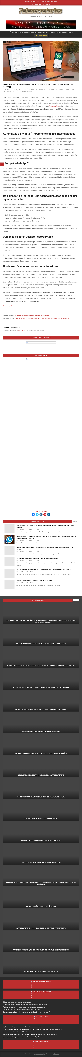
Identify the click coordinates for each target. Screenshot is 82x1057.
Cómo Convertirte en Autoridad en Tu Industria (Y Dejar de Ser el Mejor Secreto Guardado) (32, 1029)
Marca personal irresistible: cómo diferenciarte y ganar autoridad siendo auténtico (30, 1034)
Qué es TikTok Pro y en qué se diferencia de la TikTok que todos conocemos (43, 570)
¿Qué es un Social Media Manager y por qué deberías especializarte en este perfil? (42, 318)
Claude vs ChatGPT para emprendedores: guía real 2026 (21, 1009)
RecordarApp (54, 106)
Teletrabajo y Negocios (42, 992)
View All (75, 521)
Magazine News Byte (39, 1054)
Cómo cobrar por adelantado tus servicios (17, 1002)
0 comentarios (27, 91)
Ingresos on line (42, 1017)
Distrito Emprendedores (42, 981)
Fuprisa (58, 89)
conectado (21, 331)
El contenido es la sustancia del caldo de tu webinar (20, 1032)
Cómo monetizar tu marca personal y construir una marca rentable (25, 1004)
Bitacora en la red (42, 1042)
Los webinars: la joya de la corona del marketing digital (21, 1037)
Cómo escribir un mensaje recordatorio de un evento (32, 316)
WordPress (56, 1054)
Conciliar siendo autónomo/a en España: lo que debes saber (37, 558)
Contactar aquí (41, 511)
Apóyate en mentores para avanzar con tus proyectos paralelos (24, 1007)
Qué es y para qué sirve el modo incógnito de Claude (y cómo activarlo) (26, 1012)
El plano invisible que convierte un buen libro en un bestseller (22, 1027)
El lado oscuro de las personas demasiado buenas (34, 581)
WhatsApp (12, 91)
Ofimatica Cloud (37, 89)
